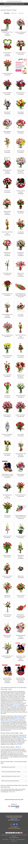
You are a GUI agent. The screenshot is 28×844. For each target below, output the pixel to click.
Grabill (10, 791)
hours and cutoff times (17, 751)
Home (2, 6)
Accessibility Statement (21, 839)
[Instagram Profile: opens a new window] (11, 824)
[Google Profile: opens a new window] (17, 824)
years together (15, 705)
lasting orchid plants (18, 744)
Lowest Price (21, 13)
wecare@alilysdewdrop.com (14, 820)
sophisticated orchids (5, 721)
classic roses (16, 704)
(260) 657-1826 (14, 818)
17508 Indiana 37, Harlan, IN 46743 (14, 817)
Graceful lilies (22, 736)
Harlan (13, 791)
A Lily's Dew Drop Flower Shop (14, 1)
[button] (25, 841)
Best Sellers (7, 13)
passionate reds (17, 718)
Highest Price (14, 13)
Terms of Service (5, 839)
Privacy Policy (12, 839)
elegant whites (11, 719)
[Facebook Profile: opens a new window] (14, 824)
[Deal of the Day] (20, 67)
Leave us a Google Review (14, 828)
